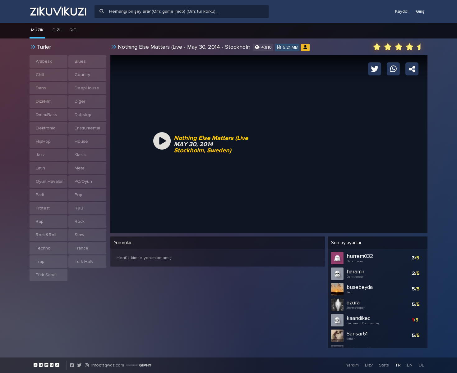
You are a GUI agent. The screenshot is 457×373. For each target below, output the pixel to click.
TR (398, 365)
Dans (41, 88)
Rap (40, 221)
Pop (78, 194)
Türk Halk (84, 261)
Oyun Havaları (49, 181)
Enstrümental (87, 128)
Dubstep (83, 114)
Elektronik (45, 128)
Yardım (352, 365)
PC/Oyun (83, 181)
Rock (80, 221)
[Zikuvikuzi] (58, 11)
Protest (43, 208)
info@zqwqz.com (107, 365)
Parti (40, 194)
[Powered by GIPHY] (139, 365)
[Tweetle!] (374, 68)
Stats (384, 365)
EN (410, 365)
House (81, 141)
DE (421, 365)
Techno (43, 248)
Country (82, 74)
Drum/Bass (46, 114)
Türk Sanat (46, 274)
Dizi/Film (44, 101)
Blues (80, 61)
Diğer (80, 101)
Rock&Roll (46, 234)
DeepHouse (87, 88)
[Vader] (305, 47)
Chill (40, 74)
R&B (79, 208)
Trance (81, 248)
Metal (80, 168)
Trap (40, 261)
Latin (40, 168)
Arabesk (44, 61)
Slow (79, 234)
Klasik (80, 154)
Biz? (369, 365)
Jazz (40, 154)
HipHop (43, 141)
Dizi (56, 30)
